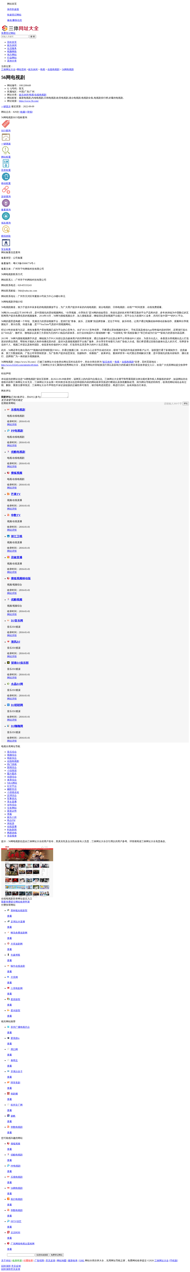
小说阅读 (12, 770)
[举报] (29, 112)
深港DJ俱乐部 (20, 662)
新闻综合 (12, 767)
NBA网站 (12, 783)
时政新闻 (12, 829)
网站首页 (12, 4)
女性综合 (12, 804)
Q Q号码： (13, 88)
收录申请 (17, 1260)
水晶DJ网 (17, 684)
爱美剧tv (15, 1038)
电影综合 (12, 758)
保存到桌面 (13, 9)
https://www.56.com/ (29, 101)
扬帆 (13, 1116)
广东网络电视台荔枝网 (22, 1243)
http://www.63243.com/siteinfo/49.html (19, 365)
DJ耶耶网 (17, 705)
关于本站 (6, 1260)
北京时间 (15, 1232)
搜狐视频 (16, 472)
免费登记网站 (8, 33)
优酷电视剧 (18, 451)
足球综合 (12, 795)
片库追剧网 (17, 944)
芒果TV (16, 494)
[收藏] (23, 112)
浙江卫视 (16, 536)
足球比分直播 (18, 921)
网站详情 (12, 424)
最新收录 (72, 1260)
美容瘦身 (12, 836)
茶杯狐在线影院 (19, 910)
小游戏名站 (13, 792)
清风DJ (15, 641)
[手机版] (173, 1260)
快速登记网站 (14, 14)
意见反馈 (50, 1260)
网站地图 (61, 1260)
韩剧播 (14, 1093)
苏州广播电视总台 (20, 1027)
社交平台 (12, 786)
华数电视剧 (17, 1127)
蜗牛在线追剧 (18, 966)
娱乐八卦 (12, 817)
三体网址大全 (8, 69)
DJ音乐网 (17, 620)
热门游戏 (12, 764)
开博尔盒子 (17, 1071)
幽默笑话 (12, 789)
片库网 (14, 977)
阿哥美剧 (15, 1082)
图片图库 (12, 773)
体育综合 (12, 780)
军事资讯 (12, 798)
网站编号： (13, 85)
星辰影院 (15, 999)
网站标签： (13, 98)
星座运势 (12, 811)
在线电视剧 (53, 69)
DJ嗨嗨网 (17, 726)
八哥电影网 (17, 988)
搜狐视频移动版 (21, 578)
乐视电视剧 (18, 409)
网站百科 (21, 69)
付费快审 (28, 1260)
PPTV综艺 (16, 1221)
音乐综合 (12, 752)
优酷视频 (16, 599)
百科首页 (12, 42)
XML (81, 1260)
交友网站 (12, 808)
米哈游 (10, 823)
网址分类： (13, 94)
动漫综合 (12, 776)
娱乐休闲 (33, 69)
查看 (9, 916)
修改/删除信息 (14, 20)
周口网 (14, 1049)
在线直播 (12, 826)
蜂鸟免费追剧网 (19, 932)
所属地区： (13, 91)
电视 (42, 69)
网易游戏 (12, 832)
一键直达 (6, 106)
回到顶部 (6, 1266)
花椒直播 (16, 557)
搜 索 (32, 36)
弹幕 (9, 814)
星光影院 (15, 1010)
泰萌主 (14, 1060)
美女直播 (12, 801)
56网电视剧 (68, 69)
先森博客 (15, 955)
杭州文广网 (17, 1105)
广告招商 (39, 1260)
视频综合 (12, 755)
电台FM (11, 820)
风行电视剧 (17, 1199)
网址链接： (13, 101)
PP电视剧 (17, 430)
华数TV (16, 515)
